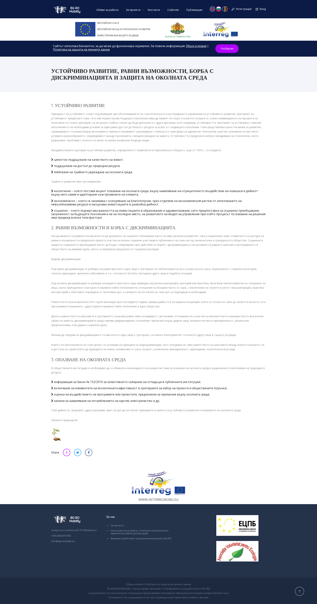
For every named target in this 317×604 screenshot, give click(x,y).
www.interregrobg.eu (159, 499)
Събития (173, 10)
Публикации (194, 10)
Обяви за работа (107, 10)
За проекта (133, 10)
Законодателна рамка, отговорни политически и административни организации (139, 532)
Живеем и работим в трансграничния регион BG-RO (141, 538)
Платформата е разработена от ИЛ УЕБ (187, 588)
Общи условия (196, 46)
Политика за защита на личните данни (81, 49)
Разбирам (227, 48)
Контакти (154, 10)
